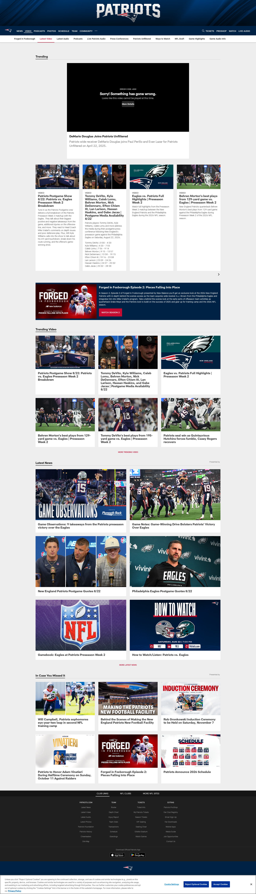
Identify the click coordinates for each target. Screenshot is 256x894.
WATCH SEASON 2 (110, 312)
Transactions (114, 827)
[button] (128, 104)
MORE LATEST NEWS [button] (128, 665)
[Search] (203, 31)
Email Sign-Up (171, 817)
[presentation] (219, 274)
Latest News (86, 807)
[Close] (251, 884)
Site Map (85, 841)
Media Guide (171, 832)
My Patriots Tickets (141, 812)
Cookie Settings (171, 884)
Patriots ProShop (171, 807)
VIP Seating (141, 822)
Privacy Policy (14, 891)
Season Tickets (141, 817)
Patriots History (86, 832)
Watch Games (141, 836)
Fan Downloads (171, 822)
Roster (113, 807)
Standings (114, 836)
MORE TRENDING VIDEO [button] (128, 452)
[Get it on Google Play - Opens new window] (137, 856)
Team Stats (113, 822)
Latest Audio (86, 817)
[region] (128, 884)
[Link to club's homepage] (8, 30)
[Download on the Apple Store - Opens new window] (117, 855)
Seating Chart (141, 827)
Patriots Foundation (86, 827)
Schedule (113, 832)
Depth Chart (114, 812)
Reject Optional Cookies (196, 884)
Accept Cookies (220, 884)
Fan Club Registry (171, 812)
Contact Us (170, 841)
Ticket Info (141, 807)
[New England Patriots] (128, 869)
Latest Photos (85, 822)
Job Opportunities (171, 836)
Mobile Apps (171, 827)
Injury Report (114, 817)
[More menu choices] (96, 31)
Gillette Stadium (141, 832)
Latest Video (86, 812)
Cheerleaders (86, 836)
